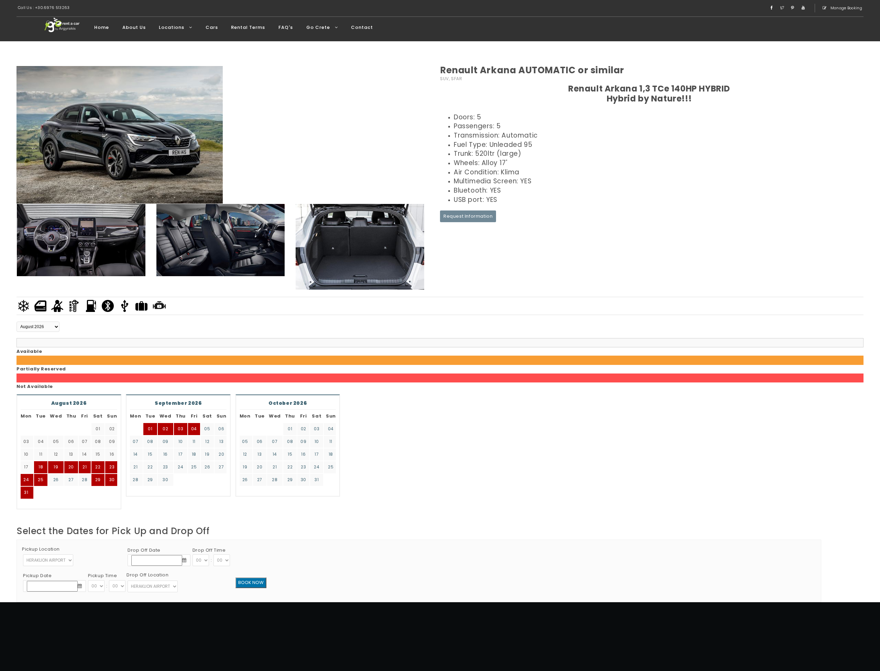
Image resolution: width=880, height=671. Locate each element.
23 (111, 467)
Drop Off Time (209, 550)
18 (194, 454)
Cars (212, 27)
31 (26, 492)
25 (40, 480)
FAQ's (285, 27)
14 (135, 454)
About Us (134, 27)
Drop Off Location (147, 575)
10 (180, 441)
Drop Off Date (144, 550)
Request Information (468, 216)
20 (221, 454)
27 (71, 480)
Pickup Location (41, 549)
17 (180, 454)
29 (98, 480)
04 (194, 429)
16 (165, 454)
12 (207, 441)
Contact (362, 27)
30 (112, 480)
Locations (172, 27)
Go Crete (318, 27)
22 (97, 467)
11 (194, 441)
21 (135, 467)
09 (165, 441)
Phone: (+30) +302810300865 (598, 635)
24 (26, 480)
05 (207, 429)
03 (180, 429)
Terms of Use (582, 644)
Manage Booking (845, 8)
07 (135, 441)
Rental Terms (248, 27)
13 (221, 441)
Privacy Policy (616, 644)
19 (207, 454)
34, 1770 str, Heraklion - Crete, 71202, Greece (584, 627)
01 (150, 429)
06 (221, 429)
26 (56, 480)
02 (165, 429)
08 (150, 441)
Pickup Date (37, 575)
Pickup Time (102, 575)
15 (150, 454)
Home (101, 27)
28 (84, 480)
